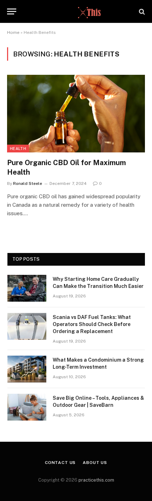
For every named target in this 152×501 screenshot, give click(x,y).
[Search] (141, 11)
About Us (95, 462)
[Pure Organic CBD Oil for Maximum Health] (76, 113)
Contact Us (60, 462)
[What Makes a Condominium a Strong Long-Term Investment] (26, 369)
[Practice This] (76, 11)
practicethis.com (96, 480)
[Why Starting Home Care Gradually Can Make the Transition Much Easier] (26, 288)
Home (13, 32)
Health (18, 148)
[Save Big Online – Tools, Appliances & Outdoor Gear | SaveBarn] (26, 407)
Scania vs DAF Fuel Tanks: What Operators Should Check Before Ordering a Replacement (92, 324)
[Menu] (11, 11)
